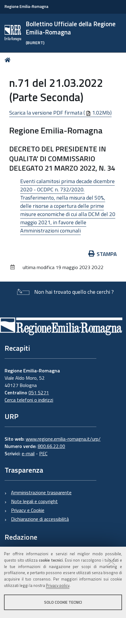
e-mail (28, 453)
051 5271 (38, 392)
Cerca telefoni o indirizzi (29, 399)
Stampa (107, 254)
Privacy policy (57, 585)
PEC (43, 453)
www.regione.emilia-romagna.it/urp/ (63, 438)
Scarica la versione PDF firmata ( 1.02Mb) (60, 112)
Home (9, 59)
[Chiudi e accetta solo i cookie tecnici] (111, 561)
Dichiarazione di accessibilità (40, 519)
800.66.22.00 (51, 446)
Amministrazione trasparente (41, 492)
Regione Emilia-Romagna (26, 6)
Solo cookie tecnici (63, 602)
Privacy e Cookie (27, 510)
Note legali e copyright (34, 501)
